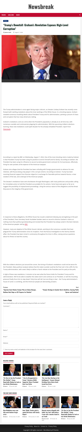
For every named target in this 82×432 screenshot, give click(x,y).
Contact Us (44, 426)
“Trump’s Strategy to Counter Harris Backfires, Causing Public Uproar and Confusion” (60, 289)
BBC (26, 224)
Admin (6, 386)
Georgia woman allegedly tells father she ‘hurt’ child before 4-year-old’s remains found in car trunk (50, 413)
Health (18, 15)
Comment (6, 306)
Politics (4, 15)
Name (5, 330)
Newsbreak (41, 6)
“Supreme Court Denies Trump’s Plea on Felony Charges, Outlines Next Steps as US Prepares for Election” (19, 289)
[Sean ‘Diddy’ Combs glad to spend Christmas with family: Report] (31, 402)
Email (5, 337)
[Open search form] (79, 14)
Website (5, 343)
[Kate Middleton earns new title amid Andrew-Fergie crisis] (12, 402)
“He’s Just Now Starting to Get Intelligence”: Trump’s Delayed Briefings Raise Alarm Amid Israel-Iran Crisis (50, 381)
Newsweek (6, 129)
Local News (11, 15)
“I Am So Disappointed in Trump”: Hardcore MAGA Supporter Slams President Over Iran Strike (30, 381)
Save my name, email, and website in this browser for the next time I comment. (28, 349)
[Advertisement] (41, 96)
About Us (37, 426)
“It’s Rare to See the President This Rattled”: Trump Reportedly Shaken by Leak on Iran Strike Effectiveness (12, 381)
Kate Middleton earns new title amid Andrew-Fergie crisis (10, 412)
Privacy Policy (29, 426)
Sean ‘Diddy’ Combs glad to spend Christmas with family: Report (31, 412)
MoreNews (47, 430)
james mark (8, 32)
